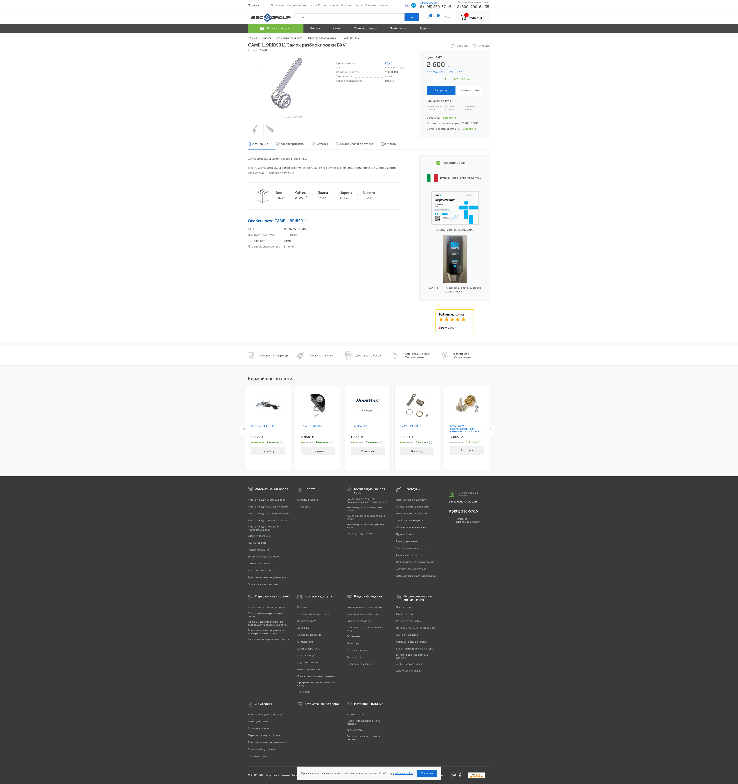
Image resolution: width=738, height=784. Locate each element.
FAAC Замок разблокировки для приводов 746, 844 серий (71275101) (466, 430)
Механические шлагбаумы (411, 513)
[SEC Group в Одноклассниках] (460, 775)
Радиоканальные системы (411, 641)
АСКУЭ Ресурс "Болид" (409, 664)
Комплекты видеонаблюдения (364, 607)
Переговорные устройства (264, 735)
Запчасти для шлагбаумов (411, 568)
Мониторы (353, 643)
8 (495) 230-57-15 (435, 6)
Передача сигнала (357, 650)
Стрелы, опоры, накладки (411, 527)
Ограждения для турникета (313, 614)
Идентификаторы (307, 662)
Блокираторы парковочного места (268, 639)
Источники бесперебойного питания (363, 722)
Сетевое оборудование (360, 664)
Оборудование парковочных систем (265, 615)
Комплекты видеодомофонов (265, 714)
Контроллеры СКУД (308, 648)
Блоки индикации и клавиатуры (414, 648)
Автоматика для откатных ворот (266, 499)
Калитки (302, 607)
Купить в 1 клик (469, 90)
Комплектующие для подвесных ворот (365, 526)
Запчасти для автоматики (263, 584)
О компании (277, 5)
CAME (388, 63)
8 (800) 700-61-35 (473, 6)
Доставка (346, 5)
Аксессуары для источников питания (363, 738)
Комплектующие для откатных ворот (364, 509)
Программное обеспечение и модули (364, 629)
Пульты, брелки (257, 542)
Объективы (353, 636)
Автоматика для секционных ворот (268, 513)
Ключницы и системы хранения (315, 676)
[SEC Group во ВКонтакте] (454, 775)
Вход (447, 17)
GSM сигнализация (407, 634)
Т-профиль (303, 506)
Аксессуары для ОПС (408, 670)
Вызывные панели (258, 728)
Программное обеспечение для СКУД (316, 684)
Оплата (358, 5)
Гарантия (333, 5)
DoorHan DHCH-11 (262, 426)
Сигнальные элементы (261, 563)
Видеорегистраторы (359, 621)
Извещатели (403, 607)
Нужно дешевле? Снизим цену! (445, 71)
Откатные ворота (307, 499)
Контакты (370, 5)
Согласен (427, 773)
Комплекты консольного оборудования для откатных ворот (367, 500)
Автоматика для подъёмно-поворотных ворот (264, 528)
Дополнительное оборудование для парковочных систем (267, 632)
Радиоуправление (258, 549)
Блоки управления (259, 535)
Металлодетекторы (308, 669)
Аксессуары (354, 657)
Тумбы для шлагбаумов (409, 520)
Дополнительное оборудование (267, 577)
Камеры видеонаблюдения (362, 614)
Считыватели (305, 641)
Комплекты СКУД (307, 621)
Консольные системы (260, 570)
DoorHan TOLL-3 (361, 426)
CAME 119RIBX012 (411, 426)
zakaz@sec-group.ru (463, 501)
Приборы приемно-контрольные (415, 627)
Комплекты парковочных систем (267, 607)
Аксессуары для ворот (360, 533)
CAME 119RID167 (311, 426)
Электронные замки (309, 634)
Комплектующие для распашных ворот (366, 517)
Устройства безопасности (263, 556)
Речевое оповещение (409, 621)
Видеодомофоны (258, 721)
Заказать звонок (428, 2)
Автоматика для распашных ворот (268, 506)
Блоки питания (355, 714)
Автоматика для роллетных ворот (267, 520)
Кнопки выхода (306, 655)
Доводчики (303, 627)
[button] (407, 5)
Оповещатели (404, 614)
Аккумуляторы (355, 729)
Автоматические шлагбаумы (412, 499)
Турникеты (303, 691)
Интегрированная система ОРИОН (412, 656)
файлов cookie (403, 773)
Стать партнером (297, 5)
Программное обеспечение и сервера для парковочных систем (268, 623)
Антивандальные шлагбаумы (413, 506)
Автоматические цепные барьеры (416, 575)
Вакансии (384, 5)
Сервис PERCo (317, 5)
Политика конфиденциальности (468, 520)
